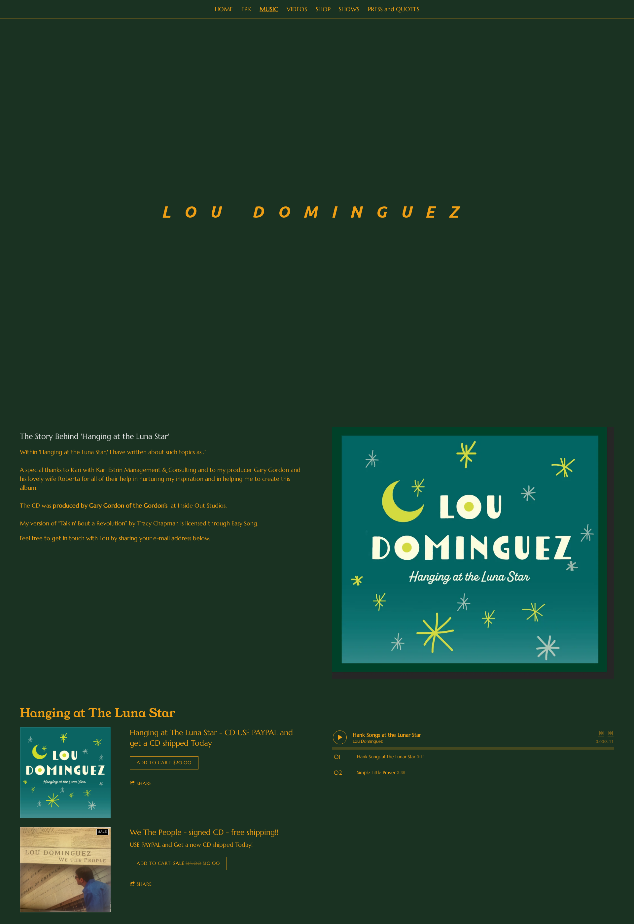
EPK (246, 9)
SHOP (323, 9)
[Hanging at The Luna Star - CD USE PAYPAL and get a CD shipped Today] (65, 773)
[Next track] (611, 733)
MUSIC (269, 9)
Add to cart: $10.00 (178, 863)
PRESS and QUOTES (393, 9)
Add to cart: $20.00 (164, 762)
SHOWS (349, 9)
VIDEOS (297, 9)
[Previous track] (601, 733)
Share (144, 783)
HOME (224, 9)
